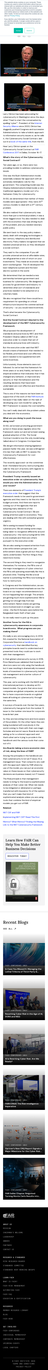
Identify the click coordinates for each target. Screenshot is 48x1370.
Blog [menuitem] (5, 1314)
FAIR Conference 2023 (16, 965)
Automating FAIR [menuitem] (11, 1290)
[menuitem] (24, 1363)
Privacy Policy (15, 15)
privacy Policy (23, 1367)
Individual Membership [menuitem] (14, 1335)
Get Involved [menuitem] (9, 1326)
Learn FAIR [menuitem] (8, 1277)
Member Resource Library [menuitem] (15, 1310)
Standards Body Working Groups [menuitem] (19, 1270)
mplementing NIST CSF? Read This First (21, 817)
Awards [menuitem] (6, 1241)
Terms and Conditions (24, 1364)
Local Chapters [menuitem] (10, 1347)
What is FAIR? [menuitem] (10, 1281)
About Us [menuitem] (7, 1224)
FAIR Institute (37, 396)
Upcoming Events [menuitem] (11, 1343)
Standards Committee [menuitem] (13, 1265)
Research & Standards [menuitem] (14, 1257)
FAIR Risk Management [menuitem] (14, 1286)
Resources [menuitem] (8, 1306)
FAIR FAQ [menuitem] (7, 1294)
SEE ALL (8, 929)
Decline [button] (29, 30)
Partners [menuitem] (7, 1245)
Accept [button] (18, 30)
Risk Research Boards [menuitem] (14, 1261)
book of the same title (21, 141)
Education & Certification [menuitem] (16, 1298)
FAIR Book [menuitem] (8, 1319)
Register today (17, 856)
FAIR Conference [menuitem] (11, 1330)
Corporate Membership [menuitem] (14, 1339)
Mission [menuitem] (7, 1228)
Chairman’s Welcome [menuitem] (13, 1232)
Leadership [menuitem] (8, 1237)
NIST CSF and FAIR (11, 812)
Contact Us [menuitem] (8, 1249)
